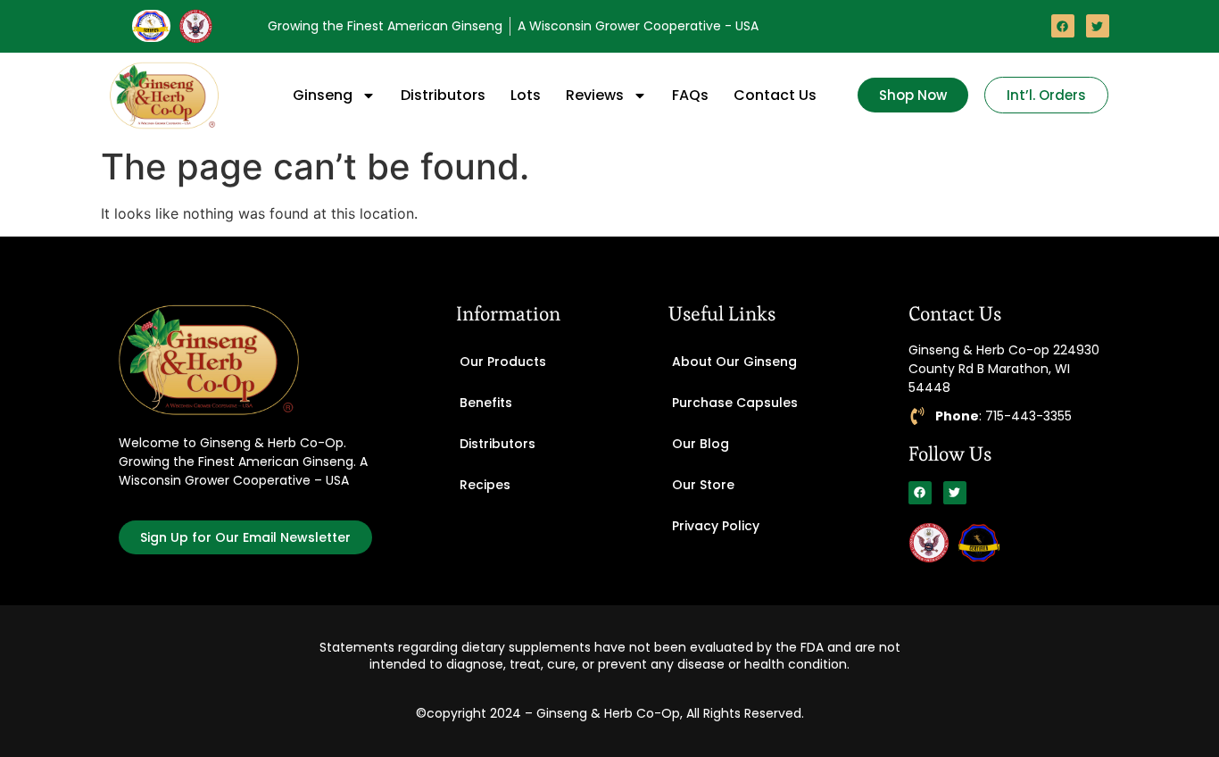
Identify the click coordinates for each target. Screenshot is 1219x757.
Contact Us (775, 95)
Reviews (595, 95)
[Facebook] (1062, 25)
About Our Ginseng (734, 361)
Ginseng (322, 95)
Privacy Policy (715, 526)
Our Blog (700, 444)
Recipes (485, 485)
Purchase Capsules (735, 403)
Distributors (443, 95)
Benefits (486, 403)
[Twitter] (1097, 25)
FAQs (690, 95)
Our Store (703, 485)
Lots (525, 95)
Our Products (503, 361)
